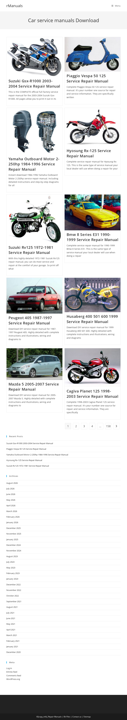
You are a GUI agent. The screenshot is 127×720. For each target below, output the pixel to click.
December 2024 (13, 545)
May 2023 (10, 567)
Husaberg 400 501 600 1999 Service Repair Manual (92, 319)
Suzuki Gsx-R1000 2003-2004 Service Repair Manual (34, 83)
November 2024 (13, 550)
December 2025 (13, 528)
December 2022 (13, 584)
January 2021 (12, 646)
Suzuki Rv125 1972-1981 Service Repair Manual (31, 250)
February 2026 (13, 516)
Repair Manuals (55, 716)
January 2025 (12, 539)
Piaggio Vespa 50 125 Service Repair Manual (87, 78)
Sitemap (87, 716)
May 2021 (10, 624)
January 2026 (12, 522)
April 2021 (10, 629)
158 (108, 426)
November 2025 (13, 533)
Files (68, 716)
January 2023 (12, 578)
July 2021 (10, 612)
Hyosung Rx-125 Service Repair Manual (89, 153)
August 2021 (12, 607)
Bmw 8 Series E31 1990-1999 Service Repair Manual (92, 237)
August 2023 (12, 556)
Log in (9, 668)
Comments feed (13, 675)
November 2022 (13, 590)
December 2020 (13, 652)
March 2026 (11, 511)
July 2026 (10, 488)
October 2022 (12, 595)
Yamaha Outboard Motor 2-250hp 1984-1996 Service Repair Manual (34, 164)
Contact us (76, 716)
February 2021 (13, 641)
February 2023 (13, 573)
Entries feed (11, 671)
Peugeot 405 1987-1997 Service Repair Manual (30, 320)
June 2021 (10, 618)
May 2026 (10, 499)
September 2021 (13, 601)
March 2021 (11, 635)
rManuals (14, 5)
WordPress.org (13, 679)
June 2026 (10, 494)
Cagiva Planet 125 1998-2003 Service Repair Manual (92, 393)
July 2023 (10, 561)
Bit (65, 716)
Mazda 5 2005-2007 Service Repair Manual (34, 386)
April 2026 (10, 505)
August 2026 (12, 483)
